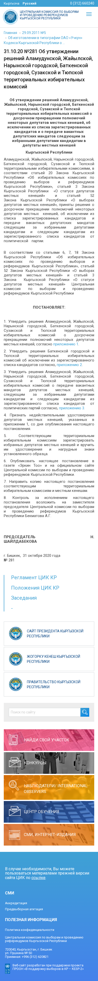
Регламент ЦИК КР (34, 577)
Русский (29, 3)
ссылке (38, 877)
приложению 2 (69, 364)
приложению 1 (65, 344)
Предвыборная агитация (24, 909)
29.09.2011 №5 (34, 33)
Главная (10, 33)
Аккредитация (16, 903)
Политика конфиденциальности (29, 930)
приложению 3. (72, 408)
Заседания (24, 598)
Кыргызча (11, 3)
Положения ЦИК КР (35, 588)
